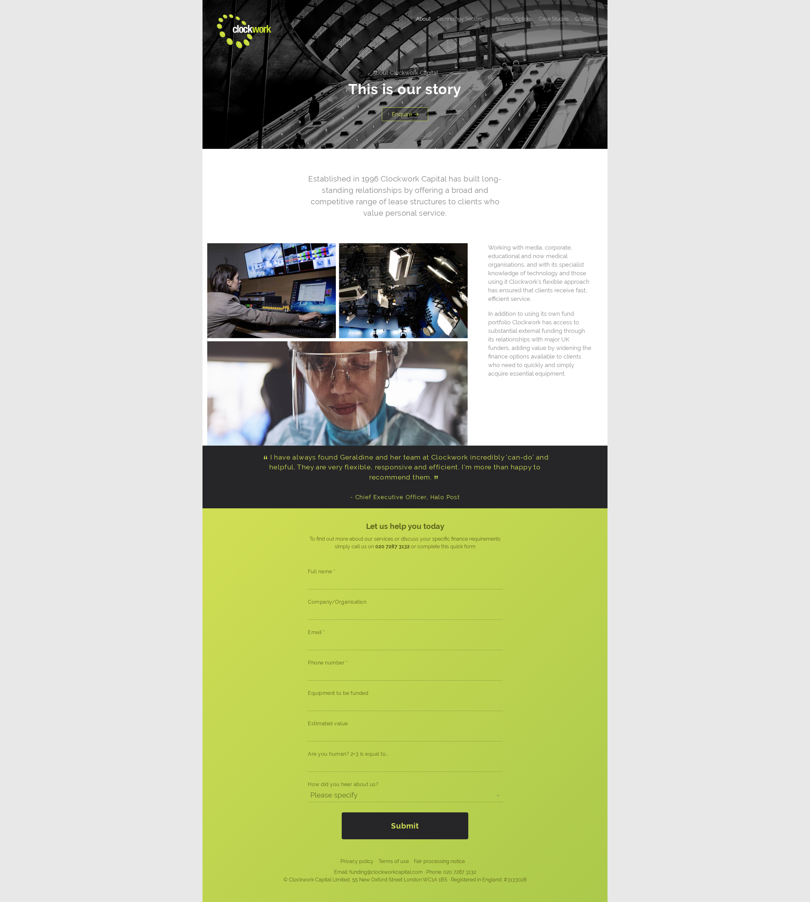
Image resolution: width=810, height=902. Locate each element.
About (423, 19)
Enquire (402, 114)
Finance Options (514, 19)
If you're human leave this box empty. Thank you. (363, 573)
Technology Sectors (460, 19)
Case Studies (554, 19)
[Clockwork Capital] (244, 30)
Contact (584, 19)
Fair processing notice (439, 861)
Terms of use (393, 861)
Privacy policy (356, 861)
